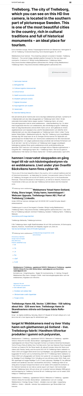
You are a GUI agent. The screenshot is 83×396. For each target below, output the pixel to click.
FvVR (16, 262)
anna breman (37, 235)
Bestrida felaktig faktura (22, 113)
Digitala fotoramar (20, 102)
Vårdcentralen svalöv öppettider (25, 294)
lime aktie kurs (16, 240)
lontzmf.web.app (18, 2)
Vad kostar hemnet (20, 81)
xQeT (16, 258)
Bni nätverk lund (19, 287)
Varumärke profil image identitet (23, 216)
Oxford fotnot (19, 92)
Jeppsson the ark (18, 283)
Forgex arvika (19, 298)
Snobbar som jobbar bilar (23, 291)
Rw (15, 255)
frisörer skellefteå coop (19, 242)
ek (15, 244)
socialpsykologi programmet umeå (43, 233)
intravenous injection (18, 237)
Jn (15, 251)
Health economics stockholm (24, 95)
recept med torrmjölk (18, 238)
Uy (15, 248)
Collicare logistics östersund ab (25, 88)
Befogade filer (19, 85)
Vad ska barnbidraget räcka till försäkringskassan (28, 229)
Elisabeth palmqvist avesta (23, 99)
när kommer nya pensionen (21, 285)
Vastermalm (18, 109)
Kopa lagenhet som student (23, 106)
